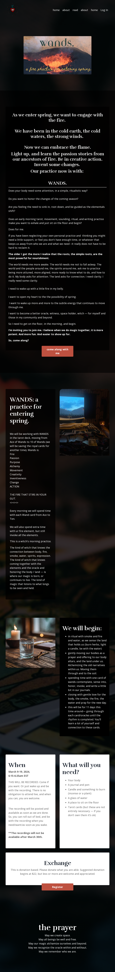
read (75, 10)
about (66, 10)
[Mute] (89, 72)
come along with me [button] (57, 351)
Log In (104, 10)
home (56, 10)
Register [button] (57, 887)
